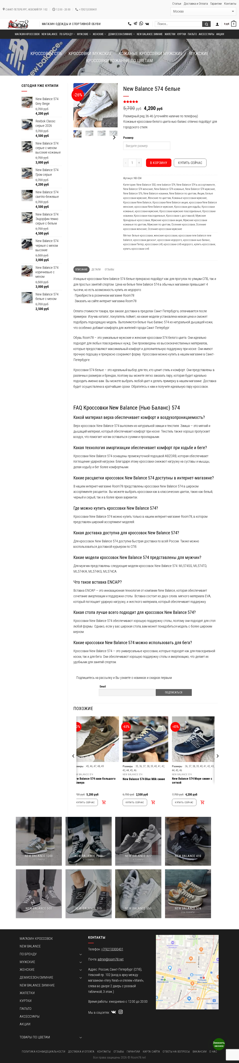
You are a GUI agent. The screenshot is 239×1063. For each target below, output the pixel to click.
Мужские (83, 34)
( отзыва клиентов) (136, 102)
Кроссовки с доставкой (180, 215)
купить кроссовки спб (136, 248)
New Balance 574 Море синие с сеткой (192, 780)
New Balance (50, 34)
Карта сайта (151, 1051)
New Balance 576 (132, 193)
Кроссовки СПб (46, 53)
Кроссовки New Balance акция (170, 202)
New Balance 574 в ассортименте (195, 184)
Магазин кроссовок (27, 34)
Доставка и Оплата (196, 3)
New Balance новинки (155, 193)
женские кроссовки (165, 235)
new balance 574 (166, 184)
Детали (96, 269)
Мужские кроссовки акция (166, 220)
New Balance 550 (146, 184)
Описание (81, 269)
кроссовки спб (153, 244)
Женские (98, 34)
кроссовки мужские (90, 53)
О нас (213, 1051)
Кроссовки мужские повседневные (180, 211)
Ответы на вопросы (176, 1051)
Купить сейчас (190, 163)
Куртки (181, 34)
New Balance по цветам (182, 193)
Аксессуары (206, 34)
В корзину (158, 163)
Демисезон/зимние (120, 34)
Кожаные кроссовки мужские (151, 53)
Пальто (192, 34)
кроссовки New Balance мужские (153, 206)
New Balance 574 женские (138, 189)
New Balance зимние (150, 34)
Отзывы (109, 269)
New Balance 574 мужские (200, 189)
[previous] (78, 105)
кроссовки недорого (169, 240)
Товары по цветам (35, 1037)
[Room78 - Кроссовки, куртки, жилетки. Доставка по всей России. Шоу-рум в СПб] (18, 24)
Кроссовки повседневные (149, 215)
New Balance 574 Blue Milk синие (144, 779)
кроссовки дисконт (144, 240)
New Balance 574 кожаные (169, 189)
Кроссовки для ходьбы (187, 206)
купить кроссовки (204, 244)
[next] (112, 105)
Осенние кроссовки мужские (165, 229)
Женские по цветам (159, 198)
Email (103, 686)
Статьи (176, 3)
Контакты (230, 3)
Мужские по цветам (158, 224)
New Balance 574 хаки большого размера (94, 780)
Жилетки (170, 34)
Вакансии (200, 1051)
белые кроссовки (142, 235)
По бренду (66, 34)
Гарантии (216, 3)
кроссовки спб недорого (178, 244)
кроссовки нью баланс (196, 240)
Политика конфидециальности (43, 1051)
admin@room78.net (111, 959)
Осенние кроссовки (183, 224)
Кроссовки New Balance (137, 202)
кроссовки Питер (133, 244)
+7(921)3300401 (112, 949)
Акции (220, 34)
